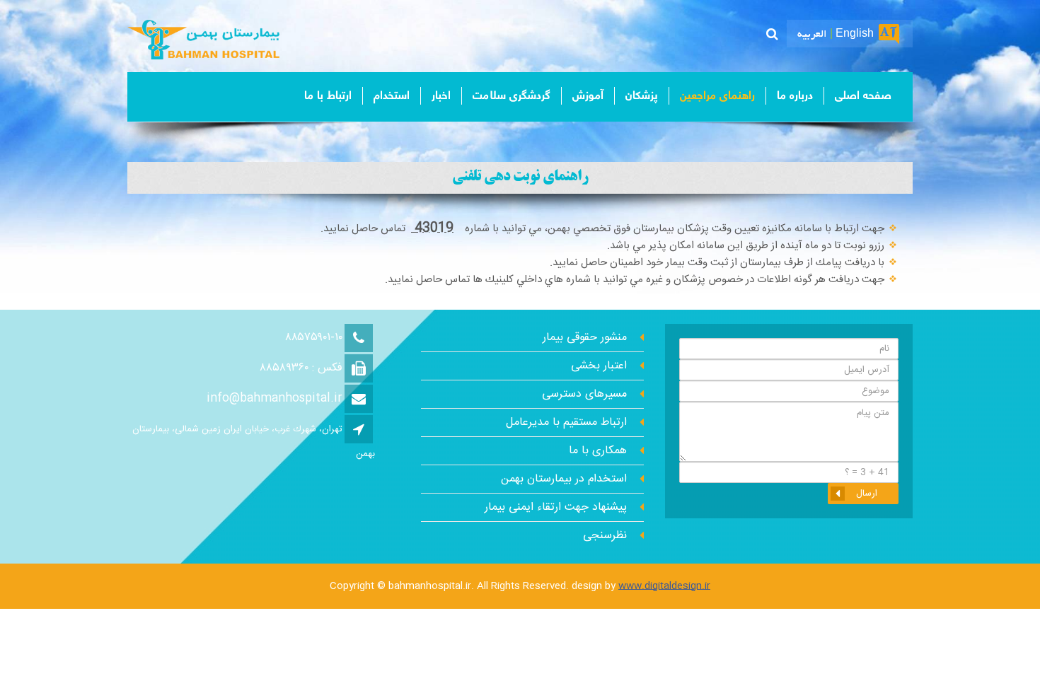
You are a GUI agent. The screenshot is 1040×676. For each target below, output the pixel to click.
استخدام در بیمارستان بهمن (564, 479)
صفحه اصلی (863, 96)
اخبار (441, 96)
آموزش (587, 96)
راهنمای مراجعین (717, 96)
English (855, 34)
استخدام (392, 96)
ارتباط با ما (328, 96)
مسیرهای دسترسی (584, 394)
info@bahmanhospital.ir (274, 398)
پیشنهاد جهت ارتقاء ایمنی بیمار (556, 507)
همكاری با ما (598, 450)
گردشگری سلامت (511, 96)
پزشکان (641, 96)
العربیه (812, 34)
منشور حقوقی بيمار (585, 337)
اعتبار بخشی (599, 365)
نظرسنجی (605, 535)
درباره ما (795, 96)
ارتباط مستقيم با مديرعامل (566, 422)
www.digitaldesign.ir (664, 586)
